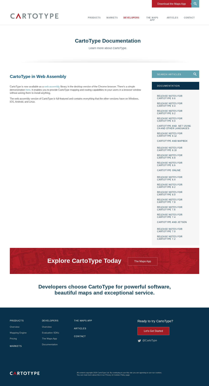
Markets (112, 17)
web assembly (52, 86)
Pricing (13, 338)
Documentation (50, 344)
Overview (14, 326)
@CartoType (149, 340)
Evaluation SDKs (50, 332)
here (28, 89)
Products (94, 17)
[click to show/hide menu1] (194, 3)
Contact (189, 17)
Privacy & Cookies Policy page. (117, 375)
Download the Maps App (171, 3)
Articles (172, 17)
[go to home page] (34, 19)
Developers (131, 17)
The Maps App (152, 18)
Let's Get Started (153, 331)
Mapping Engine (18, 332)
